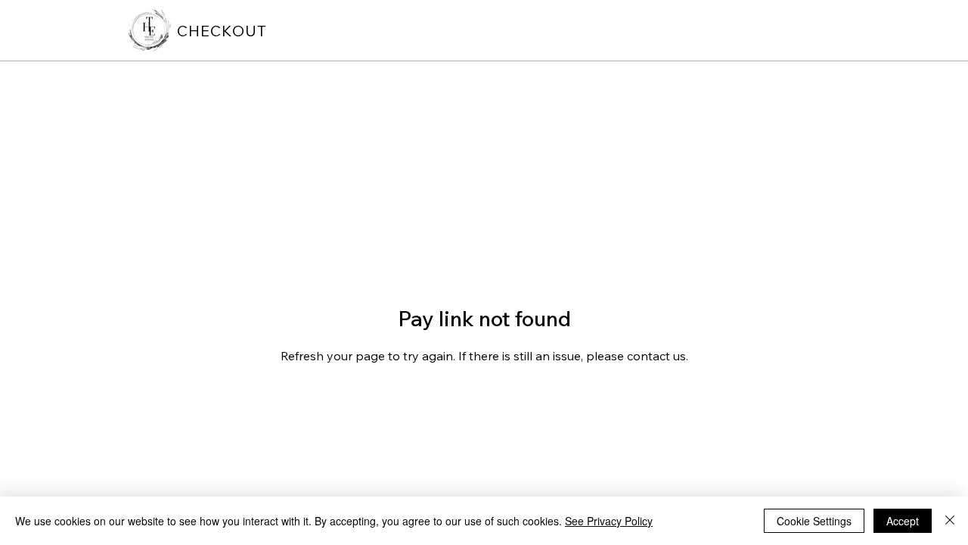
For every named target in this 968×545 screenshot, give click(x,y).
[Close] (950, 521)
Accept (902, 520)
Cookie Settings (814, 520)
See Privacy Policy (609, 520)
